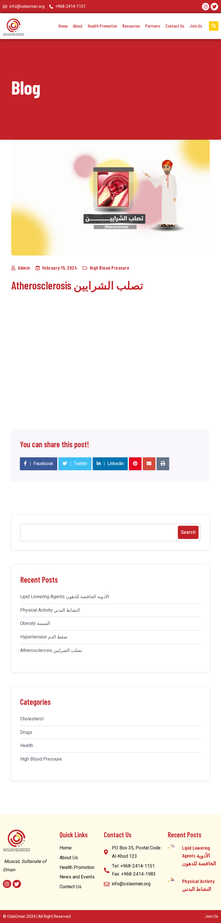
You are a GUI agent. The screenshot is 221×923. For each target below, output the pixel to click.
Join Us (196, 25)
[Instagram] (205, 6)
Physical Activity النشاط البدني (50, 610)
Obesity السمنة (35, 623)
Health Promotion (102, 25)
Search (188, 532)
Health (26, 745)
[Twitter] (214, 6)
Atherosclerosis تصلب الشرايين (51, 650)
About (78, 25)
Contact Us (174, 25)
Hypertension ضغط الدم (44, 637)
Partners (152, 25)
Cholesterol (31, 718)
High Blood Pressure (109, 267)
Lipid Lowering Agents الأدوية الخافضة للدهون (64, 596)
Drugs (26, 732)
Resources (131, 25)
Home (63, 25)
